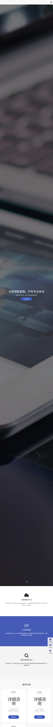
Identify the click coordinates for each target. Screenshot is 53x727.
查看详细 (14, 717)
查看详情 (23, 299)
